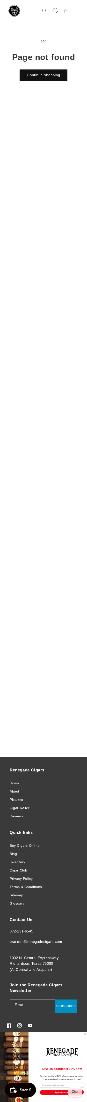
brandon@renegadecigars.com (36, 942)
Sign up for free (62, 1092)
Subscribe (66, 1006)
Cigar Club (18, 870)
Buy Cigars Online (25, 845)
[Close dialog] (85, 1034)
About (14, 791)
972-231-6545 (21, 931)
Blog (13, 854)
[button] (77, 11)
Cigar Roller (19, 808)
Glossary (17, 903)
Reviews (16, 816)
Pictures (16, 800)
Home (14, 783)
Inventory (17, 862)
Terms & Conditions (26, 887)
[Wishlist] (55, 11)
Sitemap (16, 895)
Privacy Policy (21, 878)
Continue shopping (43, 75)
